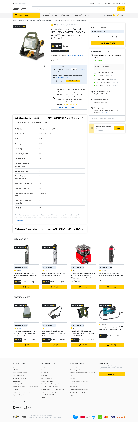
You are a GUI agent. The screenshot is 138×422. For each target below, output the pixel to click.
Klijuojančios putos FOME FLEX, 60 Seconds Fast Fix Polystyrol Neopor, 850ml (25, 275)
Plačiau (104, 113)
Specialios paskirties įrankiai (78, 20)
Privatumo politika (18, 384)
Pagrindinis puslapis (18, 20)
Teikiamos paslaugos (18, 375)
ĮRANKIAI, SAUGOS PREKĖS (33, 20)
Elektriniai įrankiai (47, 20)
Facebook (19, 407)
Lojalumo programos (47, 381)
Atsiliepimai (73, 384)
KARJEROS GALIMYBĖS (96, 3)
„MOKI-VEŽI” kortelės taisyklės (49, 387)
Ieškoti (121, 9)
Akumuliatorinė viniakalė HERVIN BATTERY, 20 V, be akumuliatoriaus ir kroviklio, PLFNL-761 (82, 333)
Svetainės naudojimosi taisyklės (21, 392)
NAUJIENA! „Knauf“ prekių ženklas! (51, 384)
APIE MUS (107, 3)
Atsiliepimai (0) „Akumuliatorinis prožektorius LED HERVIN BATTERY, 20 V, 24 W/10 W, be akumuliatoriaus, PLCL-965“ (50, 229)
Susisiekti (119, 128)
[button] (109, 15)
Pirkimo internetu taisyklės (77, 392)
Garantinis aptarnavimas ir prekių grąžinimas (82, 373)
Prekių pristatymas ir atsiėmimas (79, 389)
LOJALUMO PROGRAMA (118, 3)
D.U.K (71, 395)
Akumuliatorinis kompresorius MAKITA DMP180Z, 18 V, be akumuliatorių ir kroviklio (111, 329)
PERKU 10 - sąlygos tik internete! (79, 381)
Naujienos (44, 375)
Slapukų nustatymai (18, 395)
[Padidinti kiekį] (104, 37)
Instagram (30, 407)
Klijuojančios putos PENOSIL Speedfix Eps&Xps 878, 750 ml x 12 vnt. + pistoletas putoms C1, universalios (83, 275)
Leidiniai (43, 370)
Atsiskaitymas (74, 387)
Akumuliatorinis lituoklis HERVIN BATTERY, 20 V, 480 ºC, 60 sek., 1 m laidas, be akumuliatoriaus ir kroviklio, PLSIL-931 (54, 333)
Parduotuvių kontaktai (76, 367)
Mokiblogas (44, 373)
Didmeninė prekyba (75, 370)
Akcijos (43, 367)
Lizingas (72, 378)
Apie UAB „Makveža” (18, 367)
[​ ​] (75, 8)
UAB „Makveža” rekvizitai (19, 370)
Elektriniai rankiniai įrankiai (61, 20)
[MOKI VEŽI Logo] (20, 9)
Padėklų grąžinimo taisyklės (20, 378)
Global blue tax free (75, 375)
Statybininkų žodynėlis (47, 378)
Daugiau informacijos (75, 55)
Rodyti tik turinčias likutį (105, 72)
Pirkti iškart (116, 37)
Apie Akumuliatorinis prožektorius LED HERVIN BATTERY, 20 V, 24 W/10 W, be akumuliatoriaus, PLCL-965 (50, 118)
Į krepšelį (109, 43)
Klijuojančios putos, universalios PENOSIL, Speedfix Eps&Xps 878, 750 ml (111, 275)
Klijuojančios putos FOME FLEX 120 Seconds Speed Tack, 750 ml (53, 274)
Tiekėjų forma (16, 381)
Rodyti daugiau (19, 220)
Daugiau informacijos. (70, 104)
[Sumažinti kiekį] (93, 37)
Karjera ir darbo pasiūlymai (20, 373)
